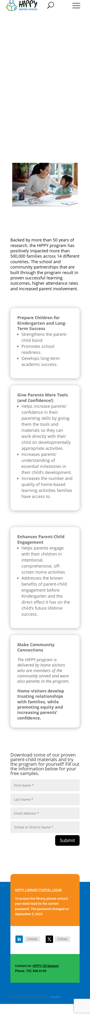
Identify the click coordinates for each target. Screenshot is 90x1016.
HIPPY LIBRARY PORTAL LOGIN (38, 890)
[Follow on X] (49, 939)
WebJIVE (55, 997)
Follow (32, 939)
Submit (67, 840)
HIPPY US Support (46, 966)
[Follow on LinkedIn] (19, 939)
